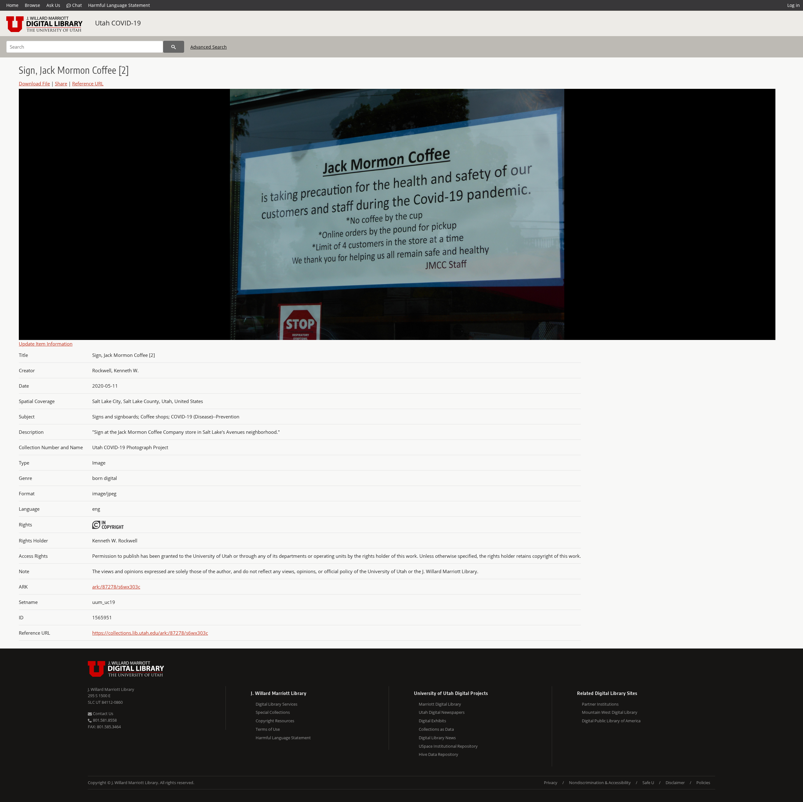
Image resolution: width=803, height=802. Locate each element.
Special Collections (273, 712)
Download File (34, 83)
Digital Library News (437, 737)
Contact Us (102, 713)
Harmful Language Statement (119, 5)
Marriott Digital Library (440, 704)
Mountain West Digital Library (609, 712)
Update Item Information (45, 344)
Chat (76, 5)
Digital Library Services (276, 704)
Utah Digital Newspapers (442, 712)
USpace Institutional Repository (448, 746)
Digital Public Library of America (611, 721)
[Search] (173, 47)
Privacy (550, 782)
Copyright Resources (275, 721)
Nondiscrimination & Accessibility (600, 782)
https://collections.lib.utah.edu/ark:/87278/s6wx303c (150, 633)
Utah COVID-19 (118, 23)
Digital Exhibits (432, 721)
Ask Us (53, 5)
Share (61, 83)
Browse (32, 5)
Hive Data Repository (438, 754)
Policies (703, 782)
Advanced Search (208, 47)
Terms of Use (268, 729)
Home (12, 5)
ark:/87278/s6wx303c (116, 587)
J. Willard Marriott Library (111, 689)
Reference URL (88, 83)
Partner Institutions (600, 704)
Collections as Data (436, 729)
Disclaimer (675, 782)
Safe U (648, 782)
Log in (793, 5)
